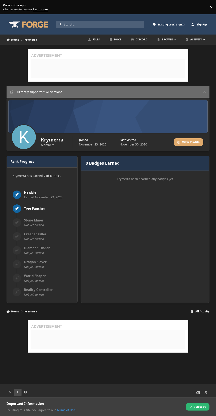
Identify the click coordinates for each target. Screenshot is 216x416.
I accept (200, 407)
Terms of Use (66, 410)
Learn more (8, 7)
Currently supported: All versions (38, 92)
